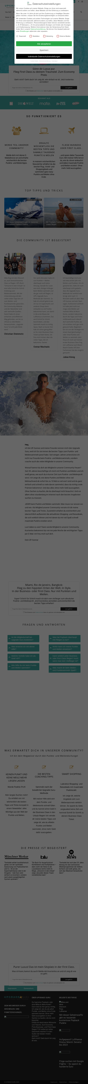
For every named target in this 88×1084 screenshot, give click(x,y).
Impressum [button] (55, 61)
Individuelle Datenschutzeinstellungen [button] (44, 56)
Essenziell (22, 36)
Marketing (49, 36)
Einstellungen (24, 31)
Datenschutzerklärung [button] (45, 61)
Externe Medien (65, 36)
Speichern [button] (44, 50)
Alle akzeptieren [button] (44, 43)
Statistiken (36, 36)
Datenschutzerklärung (38, 29)
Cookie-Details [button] (34, 61)
